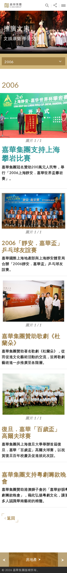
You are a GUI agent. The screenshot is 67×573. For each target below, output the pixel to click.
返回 (11, 518)
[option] (33, 559)
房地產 (32, 559)
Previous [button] (4, 559)
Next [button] (62, 559)
